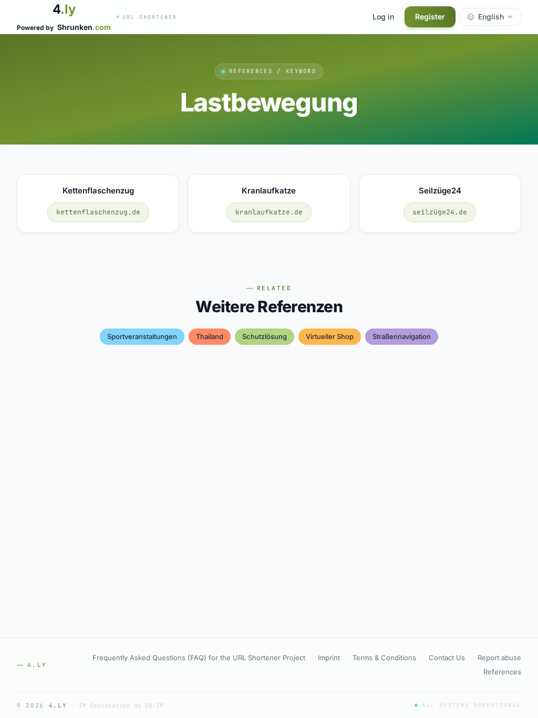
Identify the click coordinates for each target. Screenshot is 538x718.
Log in (383, 16)
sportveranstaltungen (142, 336)
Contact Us (447, 657)
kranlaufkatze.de (269, 212)
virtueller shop (330, 336)
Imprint (329, 657)
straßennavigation (402, 336)
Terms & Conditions (384, 657)
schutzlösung (264, 336)
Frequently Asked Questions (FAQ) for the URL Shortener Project (198, 657)
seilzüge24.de (439, 212)
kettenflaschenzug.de (98, 212)
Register (430, 16)
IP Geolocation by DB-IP (121, 705)
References (502, 672)
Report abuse (499, 657)
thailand (209, 336)
